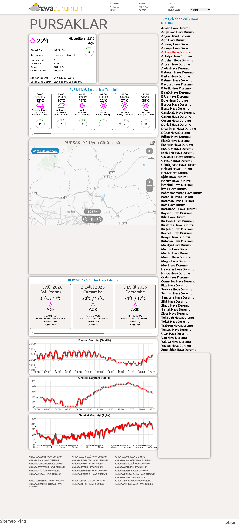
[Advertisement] (128, 58)
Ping (21, 521)
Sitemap (8, 521)
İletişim (230, 522)
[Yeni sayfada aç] (152, 142)
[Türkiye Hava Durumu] (55, 9)
